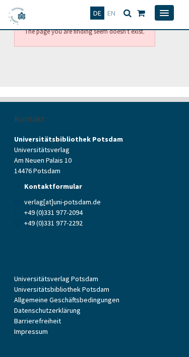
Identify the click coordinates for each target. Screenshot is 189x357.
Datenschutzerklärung (47, 310)
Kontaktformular (53, 186)
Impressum (31, 331)
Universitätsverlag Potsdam (56, 278)
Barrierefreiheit (37, 320)
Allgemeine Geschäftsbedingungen (66, 299)
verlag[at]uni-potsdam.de (62, 201)
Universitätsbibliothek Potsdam (61, 289)
